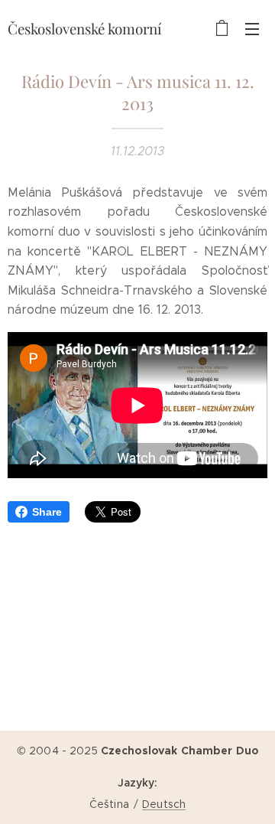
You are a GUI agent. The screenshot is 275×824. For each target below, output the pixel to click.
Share (47, 512)
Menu (252, 28)
